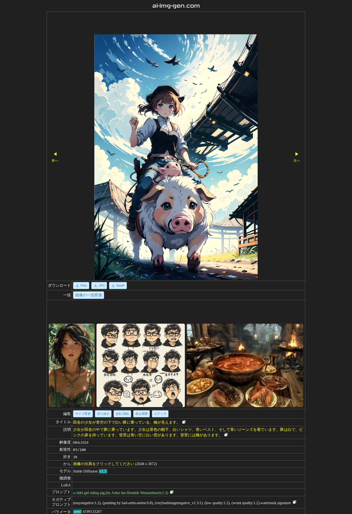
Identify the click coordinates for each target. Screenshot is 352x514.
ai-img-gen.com (176, 5)
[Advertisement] (167, 23)
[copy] (183, 422)
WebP (120, 285)
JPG (102, 285)
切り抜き (103, 413)
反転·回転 (122, 413)
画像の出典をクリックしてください (103, 464)
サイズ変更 (83, 413)
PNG (83, 285)
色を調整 (141, 413)
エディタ (160, 413)
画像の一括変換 (88, 295)
